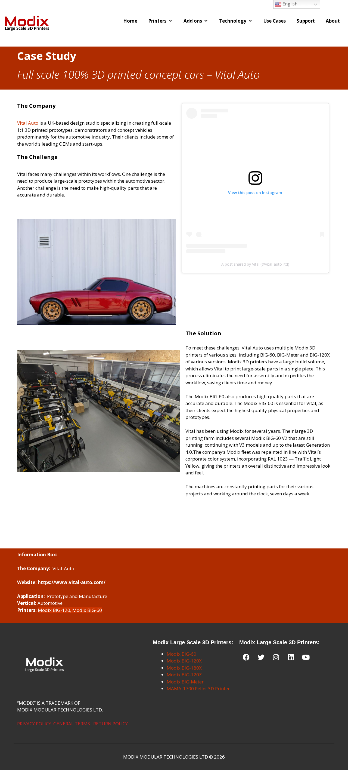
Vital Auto (27, 123)
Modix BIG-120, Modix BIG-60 (70, 610)
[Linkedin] (291, 657)
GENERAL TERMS (71, 723)
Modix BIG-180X (184, 668)
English (289, 4)
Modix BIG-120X (184, 661)
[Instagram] (276, 657)
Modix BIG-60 (181, 654)
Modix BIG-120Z (184, 674)
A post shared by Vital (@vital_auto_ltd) (255, 264)
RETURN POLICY (110, 723)
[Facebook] (246, 657)
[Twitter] (261, 657)
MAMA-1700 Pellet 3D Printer (198, 688)
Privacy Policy (34, 723)
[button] (160, 21)
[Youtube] (306, 657)
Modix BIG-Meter (185, 682)
